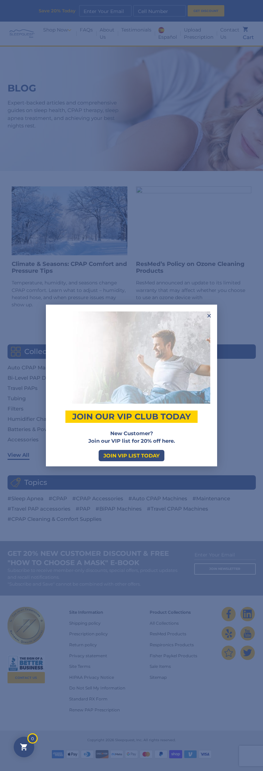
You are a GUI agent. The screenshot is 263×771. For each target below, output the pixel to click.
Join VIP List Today (131, 455)
